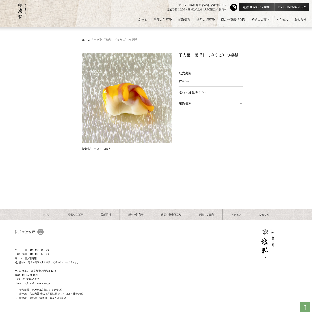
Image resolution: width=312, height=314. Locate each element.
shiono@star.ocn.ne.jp (37, 283)
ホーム (86, 39)
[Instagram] (233, 7)
